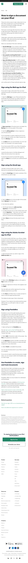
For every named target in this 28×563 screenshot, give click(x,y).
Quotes (16, 466)
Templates (3, 496)
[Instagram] (17, 558)
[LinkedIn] (8, 558)
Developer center (4, 505)
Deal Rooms (17, 483)
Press (2, 534)
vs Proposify (17, 500)
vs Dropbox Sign (18, 496)
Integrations (3, 464)
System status (4, 507)
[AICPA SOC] (13, 548)
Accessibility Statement (21, 553)
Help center (24, 1)
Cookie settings (14, 553)
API (15, 478)
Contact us (3, 537)
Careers (2, 527)
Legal (9, 553)
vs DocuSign (17, 493)
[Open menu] (26, 4)
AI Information (21, 554)
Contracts (16, 469)
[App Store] (19, 543)
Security (2, 471)
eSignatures (17, 464)
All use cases (17, 485)
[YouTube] (20, 558)
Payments (16, 471)
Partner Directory (4, 512)
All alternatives (17, 505)
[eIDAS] (18, 548)
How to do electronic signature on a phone (12, 407)
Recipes (2, 514)
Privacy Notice (4, 553)
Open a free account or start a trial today (11, 389)
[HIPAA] (10, 548)
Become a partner (4, 532)
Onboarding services (5, 510)
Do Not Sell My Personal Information (11, 554)
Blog (2, 498)
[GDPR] (15, 548)
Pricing (2, 462)
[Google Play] (9, 543)
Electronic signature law (5, 500)
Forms (16, 473)
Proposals (16, 462)
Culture (2, 525)
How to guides (4, 503)
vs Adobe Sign (17, 498)
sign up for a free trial (11, 330)
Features (3, 466)
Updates (3, 469)
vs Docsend (17, 503)
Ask (6, 10)
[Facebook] (11, 558)
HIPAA (2, 473)
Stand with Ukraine (4, 530)
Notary (16, 476)
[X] (14, 558)
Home (2, 10)
